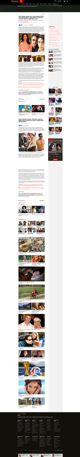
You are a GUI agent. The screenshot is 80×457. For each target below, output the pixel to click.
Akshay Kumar (48, 421)
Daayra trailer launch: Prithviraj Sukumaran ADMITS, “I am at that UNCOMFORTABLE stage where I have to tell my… (57, 66)
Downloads (57, 436)
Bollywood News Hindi (32, 92)
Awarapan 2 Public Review (35, 424)
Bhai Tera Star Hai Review (28, 428)
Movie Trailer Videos (34, 439)
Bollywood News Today (22, 195)
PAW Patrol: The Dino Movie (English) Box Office (43, 431)
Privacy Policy (25, 450)
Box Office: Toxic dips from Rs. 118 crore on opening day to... (52, 94)
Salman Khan (37, 188)
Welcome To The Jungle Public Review (35, 426)
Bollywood (28, 86)
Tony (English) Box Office (43, 422)
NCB (36, 87)
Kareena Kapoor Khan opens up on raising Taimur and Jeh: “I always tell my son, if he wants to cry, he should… (57, 59)
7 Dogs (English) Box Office (42, 424)
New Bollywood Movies (33, 91)
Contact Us (33, 450)
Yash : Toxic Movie (51, 45)
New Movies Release (25, 92)
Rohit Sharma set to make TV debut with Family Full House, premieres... (58, 104)
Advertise (21, 450)
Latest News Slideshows (21, 443)
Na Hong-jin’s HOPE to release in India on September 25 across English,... (58, 95)
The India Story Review (27, 432)
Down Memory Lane (27, 187)
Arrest (21, 86)
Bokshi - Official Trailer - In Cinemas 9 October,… (43, 444)
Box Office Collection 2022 (57, 429)
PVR (34, 188)
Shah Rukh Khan (40, 87)
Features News (59, 34)
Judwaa (30, 188)
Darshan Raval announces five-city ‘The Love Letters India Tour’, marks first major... (51, 133)
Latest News (55, 87)
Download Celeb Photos (57, 437)
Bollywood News (26, 91)
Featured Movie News (20, 439)
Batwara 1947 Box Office (42, 433)
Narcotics (28, 87)
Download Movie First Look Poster (56, 442)
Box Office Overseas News (21, 442)
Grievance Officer (38, 450)
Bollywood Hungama (19, 5)
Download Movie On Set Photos (57, 445)
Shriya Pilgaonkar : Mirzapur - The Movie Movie (54, 41)
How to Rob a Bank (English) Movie (54, 31)
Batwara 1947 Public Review (34, 423)
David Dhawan (22, 187)
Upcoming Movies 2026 (31, 93)
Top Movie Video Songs (35, 437)
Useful (48, 436)
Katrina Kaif (48, 422)
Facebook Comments (21, 101)
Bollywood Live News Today (22, 93)
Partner (33, 188)
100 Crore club (56, 425)
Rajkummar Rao (49, 430)
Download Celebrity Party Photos (57, 441)
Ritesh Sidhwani (51, 42)
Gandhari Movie (19, 422)
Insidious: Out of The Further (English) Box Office (42, 430)
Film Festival (41, 187)
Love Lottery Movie (20, 430)
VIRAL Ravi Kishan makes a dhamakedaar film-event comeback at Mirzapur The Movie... (52, 104)
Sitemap (48, 442)
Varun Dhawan (27, 189)
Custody (31, 86)
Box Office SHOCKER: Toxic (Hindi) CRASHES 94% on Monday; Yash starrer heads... (58, 113)
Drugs (37, 86)
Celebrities (24, 415)
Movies (19, 415)
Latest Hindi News (49, 437)
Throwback (23, 189)
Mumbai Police (24, 87)
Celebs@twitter (48, 439)
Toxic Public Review (34, 422)
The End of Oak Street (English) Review (27, 425)
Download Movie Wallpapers (56, 447)
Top (48, 420)
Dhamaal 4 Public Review (35, 425)
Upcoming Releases (20, 444)
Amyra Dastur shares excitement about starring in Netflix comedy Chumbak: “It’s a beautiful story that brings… (57, 55)
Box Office (41, 420)
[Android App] (60, 450)
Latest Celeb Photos (27, 439)
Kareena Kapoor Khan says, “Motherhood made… (40, 233)
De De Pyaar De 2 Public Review (35, 433)
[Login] (67, 1)
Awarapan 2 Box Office (42, 432)
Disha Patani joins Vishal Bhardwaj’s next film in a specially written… (55, 152)
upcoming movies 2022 (30, 195)
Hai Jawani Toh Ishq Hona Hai (25, 188)
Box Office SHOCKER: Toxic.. (53, 37)
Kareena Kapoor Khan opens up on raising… (40, 226)
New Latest (35, 436)
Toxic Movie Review (52, 28)
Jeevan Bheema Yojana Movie (20, 426)
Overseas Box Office (56, 424)
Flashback (19, 188)
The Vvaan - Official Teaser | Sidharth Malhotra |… (43, 446)
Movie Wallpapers (27, 442)
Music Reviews (48, 444)
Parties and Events (27, 438)
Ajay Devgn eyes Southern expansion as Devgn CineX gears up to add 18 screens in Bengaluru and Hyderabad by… (57, 62)
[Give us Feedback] (64, 1)
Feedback (29, 450)
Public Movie (34, 420)
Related (50, 87)
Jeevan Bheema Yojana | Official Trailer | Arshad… (42, 443)
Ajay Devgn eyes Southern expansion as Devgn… (22, 233)
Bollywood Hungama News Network (24, 22)
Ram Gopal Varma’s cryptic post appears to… (22, 226)
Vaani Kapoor (48, 425)
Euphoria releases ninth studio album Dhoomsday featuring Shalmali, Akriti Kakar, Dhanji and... (52, 123)
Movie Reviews (19, 445)
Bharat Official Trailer (49, 445)
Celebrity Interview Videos (35, 438)
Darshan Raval (57, 42)
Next (43, 58)
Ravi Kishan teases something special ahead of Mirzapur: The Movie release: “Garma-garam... (51, 113)
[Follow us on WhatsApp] (58, 1)
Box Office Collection (56, 422)
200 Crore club (56, 426)
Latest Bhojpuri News (49, 438)
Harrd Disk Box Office (42, 428)
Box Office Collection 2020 (57, 431)
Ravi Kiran (56, 45)
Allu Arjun (48, 424)
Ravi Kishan (50, 44)
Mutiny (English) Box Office (42, 427)
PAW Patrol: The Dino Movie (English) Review (27, 423)
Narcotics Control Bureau (32, 87)
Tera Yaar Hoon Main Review (27, 431)
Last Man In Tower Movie (21, 427)
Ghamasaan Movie (20, 428)
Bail (26, 86)
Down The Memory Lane (33, 187)
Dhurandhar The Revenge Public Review (35, 429)
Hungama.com (48, 440)
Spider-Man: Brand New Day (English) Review (28, 429)
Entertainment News (39, 92)
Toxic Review (26, 422)
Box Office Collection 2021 (57, 430)
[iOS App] (62, 450)
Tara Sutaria (48, 429)
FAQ (42, 450)
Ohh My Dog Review (27, 427)
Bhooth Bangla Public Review (34, 428)
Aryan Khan (24, 86)
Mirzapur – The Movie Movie (20, 424)
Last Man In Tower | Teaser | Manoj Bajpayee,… (43, 440)
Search (55, 159)
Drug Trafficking (35, 86)
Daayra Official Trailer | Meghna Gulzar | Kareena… (43, 438)
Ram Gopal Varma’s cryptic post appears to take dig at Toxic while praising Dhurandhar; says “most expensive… (57, 51)
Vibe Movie (19, 431)
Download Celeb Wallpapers (56, 438)
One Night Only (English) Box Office (42, 425)
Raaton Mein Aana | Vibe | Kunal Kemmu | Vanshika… (43, 441)
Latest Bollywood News (52, 34)
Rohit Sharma (55, 44)
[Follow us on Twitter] (60, 1)
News (23, 5)
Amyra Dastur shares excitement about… (30, 226)
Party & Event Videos (34, 440)
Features (40, 86)
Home (18, 450)
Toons (25, 443)
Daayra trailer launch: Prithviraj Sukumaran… (31, 233)
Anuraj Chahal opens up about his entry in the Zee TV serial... (58, 123)
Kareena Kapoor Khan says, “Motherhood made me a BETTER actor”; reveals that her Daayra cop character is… (57, 70)
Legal (21, 87)
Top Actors (55, 427)
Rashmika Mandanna (49, 426)
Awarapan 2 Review (27, 426)
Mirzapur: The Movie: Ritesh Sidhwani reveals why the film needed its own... (58, 133)
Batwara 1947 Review (27, 424)
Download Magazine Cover (56, 444)
